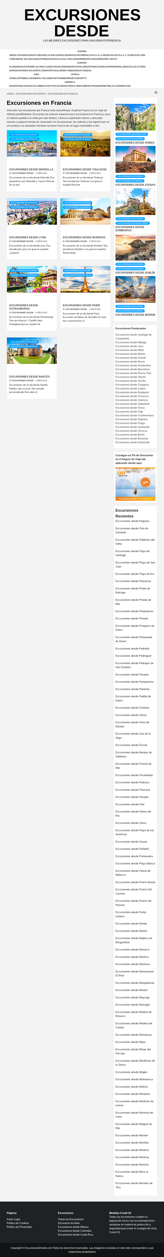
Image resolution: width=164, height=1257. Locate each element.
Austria (26, 66)
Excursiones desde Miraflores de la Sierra (135, 1062)
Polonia (42, 70)
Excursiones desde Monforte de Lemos (134, 1103)
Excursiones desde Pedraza (132, 782)
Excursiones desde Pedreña (132, 648)
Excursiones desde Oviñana (132, 707)
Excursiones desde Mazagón (132, 1004)
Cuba (61, 86)
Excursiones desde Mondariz (132, 1093)
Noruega (14, 70)
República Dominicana (117, 86)
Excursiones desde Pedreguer (133, 655)
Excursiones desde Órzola (131, 745)
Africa (75, 74)
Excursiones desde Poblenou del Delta (135, 541)
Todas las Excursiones (71, 1219)
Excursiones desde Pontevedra (134, 856)
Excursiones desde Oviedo (130, 357)
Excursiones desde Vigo (129, 411)
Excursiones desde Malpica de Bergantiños (133, 940)
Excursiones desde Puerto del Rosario (133, 903)
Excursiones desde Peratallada (134, 775)
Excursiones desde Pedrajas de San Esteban (134, 665)
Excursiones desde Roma (130, 361)
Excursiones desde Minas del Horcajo (133, 1051)
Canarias (69, 55)
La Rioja (70, 59)
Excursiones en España (130, 139)
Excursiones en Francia (24, 139)
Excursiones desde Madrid (135, 314)
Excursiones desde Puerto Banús (135, 882)
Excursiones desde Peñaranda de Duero (133, 639)
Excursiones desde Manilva (131, 956)
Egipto (82, 78)
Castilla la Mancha (100, 55)
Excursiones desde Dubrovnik (132, 442)
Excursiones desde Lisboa (130, 388)
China (12, 78)
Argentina (15, 86)
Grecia (103, 66)
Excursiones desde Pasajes (132, 797)
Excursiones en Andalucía (131, 134)
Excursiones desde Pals (129, 804)
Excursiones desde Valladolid (132, 404)
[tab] (115, 101)
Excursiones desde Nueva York (133, 373)
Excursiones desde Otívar (131, 715)
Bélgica (36, 66)
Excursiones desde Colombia (74, 1230)
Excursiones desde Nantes (29, 376)
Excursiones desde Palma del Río (133, 813)
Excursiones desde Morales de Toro (133, 1185)
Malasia (29, 78)
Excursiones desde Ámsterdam (133, 365)
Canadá (27, 86)
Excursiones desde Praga (130, 423)
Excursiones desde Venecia (131, 430)
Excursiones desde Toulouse (85, 169)
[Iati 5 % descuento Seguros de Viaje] (135, 484)
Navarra (98, 59)
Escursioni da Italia (69, 1223)
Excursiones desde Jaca (129, 346)
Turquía (86, 70)
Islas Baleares (53, 55)
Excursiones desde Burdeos (84, 237)
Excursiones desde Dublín (135, 272)
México (88, 86)
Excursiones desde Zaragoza (132, 384)
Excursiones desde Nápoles (131, 419)
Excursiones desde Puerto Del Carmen (133, 891)
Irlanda (123, 66)
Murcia (88, 59)
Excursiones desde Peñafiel (132, 848)
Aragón (27, 55)
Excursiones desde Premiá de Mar (133, 766)
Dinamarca (70, 66)
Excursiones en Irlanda (130, 269)
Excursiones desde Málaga (130, 342)
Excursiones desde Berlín (130, 434)
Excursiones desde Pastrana (132, 789)
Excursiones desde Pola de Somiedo (131, 530)
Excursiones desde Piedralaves (134, 611)
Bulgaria (47, 66)
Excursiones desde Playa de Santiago (132, 553)
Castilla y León (123, 55)
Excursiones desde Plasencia (133, 581)
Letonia (141, 66)
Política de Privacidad (19, 1227)
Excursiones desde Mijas (130, 1042)
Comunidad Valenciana (23, 59)
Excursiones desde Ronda (135, 142)
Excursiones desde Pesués (131, 618)
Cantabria (81, 55)
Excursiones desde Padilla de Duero (133, 698)
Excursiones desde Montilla (131, 1142)
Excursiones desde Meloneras (133, 1034)
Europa (82, 63)
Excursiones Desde (82, 23)
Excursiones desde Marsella (31, 169)
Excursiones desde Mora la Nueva (131, 1174)
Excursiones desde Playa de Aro (134, 573)
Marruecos (71, 78)
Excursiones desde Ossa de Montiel (132, 724)
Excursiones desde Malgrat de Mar (133, 1126)
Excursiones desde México (73, 1227)
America (70, 82)
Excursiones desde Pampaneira (134, 681)
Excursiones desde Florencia (132, 396)
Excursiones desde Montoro (132, 1150)
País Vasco (110, 59)
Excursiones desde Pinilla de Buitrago (132, 590)
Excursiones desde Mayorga (132, 997)
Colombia (38, 86)
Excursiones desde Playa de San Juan (135, 564)
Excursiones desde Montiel (131, 1135)
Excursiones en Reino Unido (132, 223)
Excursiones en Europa (24, 135)
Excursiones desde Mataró (131, 990)
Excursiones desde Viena (130, 407)
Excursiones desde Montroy (132, 1157)
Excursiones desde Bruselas (131, 438)
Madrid (79, 59)
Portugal (53, 70)
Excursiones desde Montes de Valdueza (133, 754)
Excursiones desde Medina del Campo (133, 1025)
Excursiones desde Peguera (132, 521)
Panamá (98, 86)
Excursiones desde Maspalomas (134, 982)
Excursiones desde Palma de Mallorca (132, 873)
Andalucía (15, 55)
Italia (132, 66)
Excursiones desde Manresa (132, 964)
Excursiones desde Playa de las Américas (134, 832)
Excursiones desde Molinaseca (134, 1079)
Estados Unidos (74, 86)
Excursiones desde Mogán (131, 1072)
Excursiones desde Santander (132, 427)
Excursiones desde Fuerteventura (134, 415)
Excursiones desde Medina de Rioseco (133, 1014)
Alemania (15, 66)
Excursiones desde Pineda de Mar (133, 602)
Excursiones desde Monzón (132, 1164)
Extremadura (46, 59)
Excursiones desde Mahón (131, 930)
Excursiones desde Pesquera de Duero (134, 628)
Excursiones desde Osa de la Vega (133, 735)
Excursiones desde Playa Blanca (135, 863)
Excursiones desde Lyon (27, 237)
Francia (94, 66)
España (82, 51)
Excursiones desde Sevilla (130, 380)
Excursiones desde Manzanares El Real (134, 973)
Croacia (58, 66)
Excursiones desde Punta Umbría (130, 914)
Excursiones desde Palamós (132, 689)
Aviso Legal (13, 1219)
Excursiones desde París (81, 305)
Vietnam (58, 78)
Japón (20, 78)
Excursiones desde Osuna (131, 841)
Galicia (60, 59)
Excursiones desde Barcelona (132, 369)
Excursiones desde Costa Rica (75, 1234)
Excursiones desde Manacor (132, 949)
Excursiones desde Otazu (130, 822)
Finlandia (83, 66)
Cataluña (139, 55)
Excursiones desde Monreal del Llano (134, 1114)
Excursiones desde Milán (129, 350)
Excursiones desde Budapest (132, 392)
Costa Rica (51, 86)
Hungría (113, 66)
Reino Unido (67, 70)
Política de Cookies (18, 1223)
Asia (36, 74)
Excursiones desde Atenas (135, 184)
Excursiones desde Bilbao (130, 354)
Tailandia (47, 78)
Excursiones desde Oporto (130, 377)
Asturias (38, 55)
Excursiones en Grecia (130, 181)
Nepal (37, 78)
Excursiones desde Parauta (131, 674)
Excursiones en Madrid (130, 311)
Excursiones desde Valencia (131, 400)
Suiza (77, 70)
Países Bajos (28, 70)
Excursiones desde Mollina (131, 1086)
